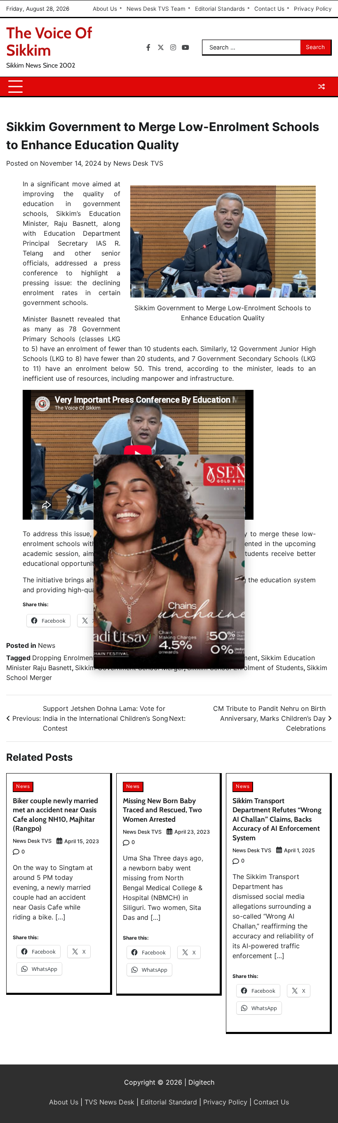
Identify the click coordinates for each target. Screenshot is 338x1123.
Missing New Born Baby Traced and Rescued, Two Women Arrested (162, 809)
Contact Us (269, 8)
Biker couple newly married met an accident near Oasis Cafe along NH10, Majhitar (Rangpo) (55, 814)
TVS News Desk (109, 1102)
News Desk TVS (138, 163)
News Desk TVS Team (156, 8)
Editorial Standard (169, 1102)
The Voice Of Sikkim (49, 41)
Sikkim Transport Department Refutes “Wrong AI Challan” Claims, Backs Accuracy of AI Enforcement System (277, 819)
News (46, 645)
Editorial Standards (220, 8)
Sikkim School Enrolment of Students (245, 667)
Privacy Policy (313, 8)
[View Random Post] (321, 86)
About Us (105, 8)
